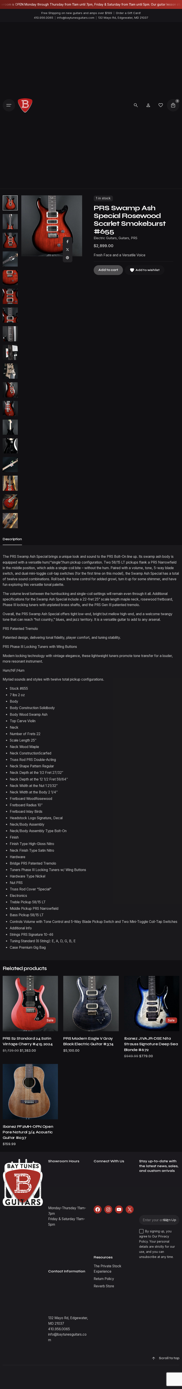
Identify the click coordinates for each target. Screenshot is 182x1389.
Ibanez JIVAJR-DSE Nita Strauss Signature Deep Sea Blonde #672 (151, 1044)
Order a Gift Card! (128, 13)
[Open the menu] (9, 105)
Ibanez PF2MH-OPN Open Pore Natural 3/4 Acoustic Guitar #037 (28, 1132)
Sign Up (169, 1220)
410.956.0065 (43, 17)
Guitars (124, 238)
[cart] (173, 105)
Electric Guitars (105, 238)
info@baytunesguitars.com (75, 17)
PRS (134, 238)
